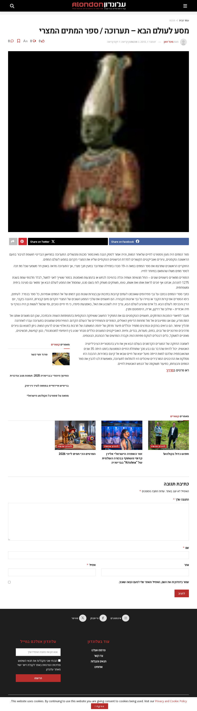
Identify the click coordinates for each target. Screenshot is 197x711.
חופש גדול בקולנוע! (176, 454)
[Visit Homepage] (99, 6)
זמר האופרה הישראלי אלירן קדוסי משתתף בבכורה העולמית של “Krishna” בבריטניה (122, 458)
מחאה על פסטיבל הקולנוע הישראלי (48, 396)
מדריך (170, 370)
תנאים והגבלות (98, 661)
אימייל (91, 565)
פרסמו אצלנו (99, 650)
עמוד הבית (184, 20)
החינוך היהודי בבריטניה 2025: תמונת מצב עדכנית (39, 376)
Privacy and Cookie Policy (171, 701)
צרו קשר (98, 656)
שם (186, 548)
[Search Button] (12, 6)
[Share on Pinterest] (22, 241)
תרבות (172, 20)
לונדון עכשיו (158, 446)
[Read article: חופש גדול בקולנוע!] (168, 435)
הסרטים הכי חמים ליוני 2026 (77, 454)
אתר (186, 565)
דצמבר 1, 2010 (148, 41)
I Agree (99, 706)
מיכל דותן (168, 41)
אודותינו (98, 667)
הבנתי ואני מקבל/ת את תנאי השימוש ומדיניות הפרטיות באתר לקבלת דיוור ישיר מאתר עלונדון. (39, 665)
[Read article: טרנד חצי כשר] (61, 359)
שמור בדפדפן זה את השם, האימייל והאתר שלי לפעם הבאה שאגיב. (154, 582)
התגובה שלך (181, 499)
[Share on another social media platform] (13, 241)
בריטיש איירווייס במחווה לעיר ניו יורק (47, 386)
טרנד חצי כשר (39, 355)
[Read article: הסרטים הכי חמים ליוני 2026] (75, 435)
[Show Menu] (185, 6)
